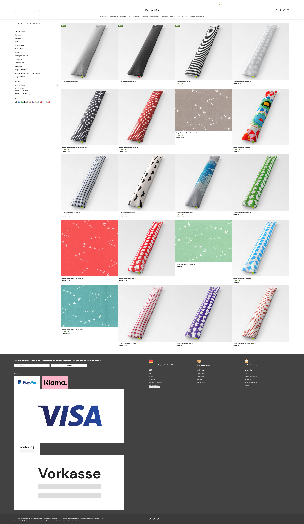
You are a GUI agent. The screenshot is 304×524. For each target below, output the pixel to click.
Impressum (248, 379)
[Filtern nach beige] (30, 102)
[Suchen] (276, 10)
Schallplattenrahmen (22, 56)
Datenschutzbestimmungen (40, 520)
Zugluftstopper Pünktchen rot (128, 147)
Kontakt (151, 376)
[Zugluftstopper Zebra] (203, 51)
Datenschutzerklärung (251, 376)
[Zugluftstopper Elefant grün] (260, 182)
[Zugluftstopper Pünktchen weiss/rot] (260, 313)
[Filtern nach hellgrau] (47, 102)
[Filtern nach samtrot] (49, 102)
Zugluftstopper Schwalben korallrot (73, 278)
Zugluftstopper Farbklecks (184, 212)
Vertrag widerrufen (154, 387)
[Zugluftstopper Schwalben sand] (203, 110)
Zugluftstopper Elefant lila (184, 343)
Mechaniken (19, 45)
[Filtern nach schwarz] (24, 102)
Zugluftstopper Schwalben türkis (72, 329)
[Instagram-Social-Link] (154, 518)
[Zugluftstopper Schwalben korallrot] (89, 248)
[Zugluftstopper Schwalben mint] (203, 241)
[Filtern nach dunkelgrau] (16, 102)
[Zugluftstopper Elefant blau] (260, 248)
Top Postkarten (20, 59)
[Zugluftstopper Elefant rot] (146, 248)
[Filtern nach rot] (41, 102)
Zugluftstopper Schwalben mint (186, 264)
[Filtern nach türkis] (38, 102)
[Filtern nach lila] (33, 102)
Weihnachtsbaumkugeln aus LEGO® (28, 73)
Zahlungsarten (153, 385)
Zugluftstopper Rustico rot (127, 343)
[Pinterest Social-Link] (158, 518)
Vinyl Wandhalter (21, 70)
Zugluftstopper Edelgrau (70, 81)
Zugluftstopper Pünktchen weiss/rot (244, 343)
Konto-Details (201, 382)
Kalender (18, 35)
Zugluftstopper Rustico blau (71, 212)
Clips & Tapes (20, 31)
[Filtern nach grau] (27, 102)
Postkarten (19, 52)
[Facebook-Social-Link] (150, 518)
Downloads (200, 376)
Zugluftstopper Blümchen (241, 147)
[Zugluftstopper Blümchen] (260, 117)
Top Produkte (20, 63)
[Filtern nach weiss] (44, 102)
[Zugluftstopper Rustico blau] (89, 182)
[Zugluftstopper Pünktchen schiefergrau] (89, 117)
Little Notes (19, 42)
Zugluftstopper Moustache (127, 212)
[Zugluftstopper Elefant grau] (260, 51)
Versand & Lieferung (155, 382)
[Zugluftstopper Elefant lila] (203, 313)
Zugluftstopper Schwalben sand (186, 133)
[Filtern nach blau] (19, 102)
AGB (246, 373)
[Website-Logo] (152, 10)
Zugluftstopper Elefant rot (127, 278)
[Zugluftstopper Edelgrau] (89, 51)
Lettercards (19, 38)
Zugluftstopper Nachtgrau (127, 81)
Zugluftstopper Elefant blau (242, 278)
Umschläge (19, 66)
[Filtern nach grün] (22, 102)
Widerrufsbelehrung (251, 382)
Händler (247, 385)
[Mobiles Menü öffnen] (288, 10)
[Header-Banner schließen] (17, 2)
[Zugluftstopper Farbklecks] (203, 182)
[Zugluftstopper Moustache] (146, 182)
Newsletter (152, 379)
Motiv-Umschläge (21, 49)
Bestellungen (201, 373)
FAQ (150, 373)
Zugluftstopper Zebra (183, 81)
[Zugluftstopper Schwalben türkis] (89, 306)
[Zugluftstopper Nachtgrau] (146, 51)
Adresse (199, 379)
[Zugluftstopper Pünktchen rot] (146, 117)
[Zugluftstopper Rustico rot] (146, 313)
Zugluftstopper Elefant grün (242, 212)
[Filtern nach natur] (36, 102)
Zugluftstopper (20, 77)
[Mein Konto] (280, 10)
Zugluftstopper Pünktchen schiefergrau (74, 147)
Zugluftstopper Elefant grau (242, 81)
